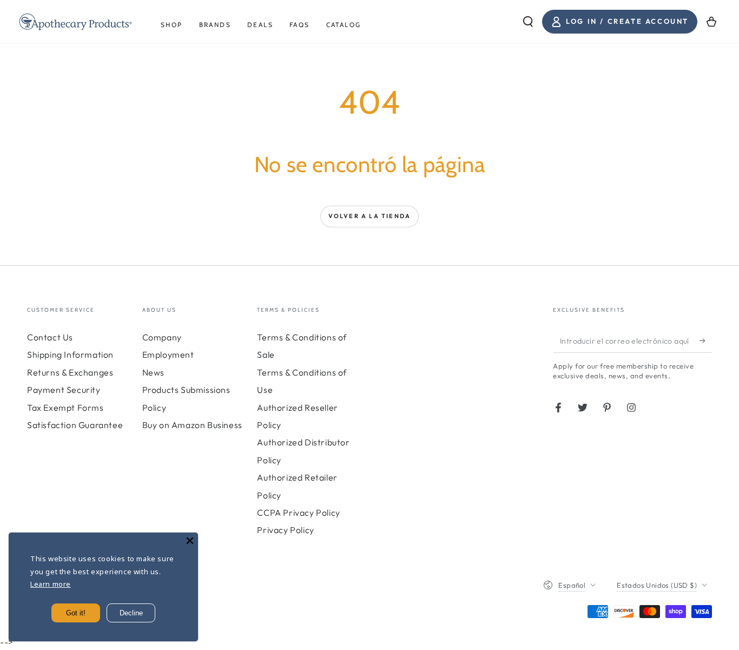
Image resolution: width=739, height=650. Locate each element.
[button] (528, 22)
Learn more (50, 584)
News (153, 372)
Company (162, 337)
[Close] (189, 540)
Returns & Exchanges (70, 372)
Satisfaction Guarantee (75, 424)
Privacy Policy (285, 529)
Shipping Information (70, 354)
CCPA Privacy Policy (298, 512)
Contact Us (50, 337)
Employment (168, 354)
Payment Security (64, 389)
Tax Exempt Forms (65, 407)
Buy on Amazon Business (192, 424)
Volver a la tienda (369, 216)
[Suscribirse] (706, 340)
